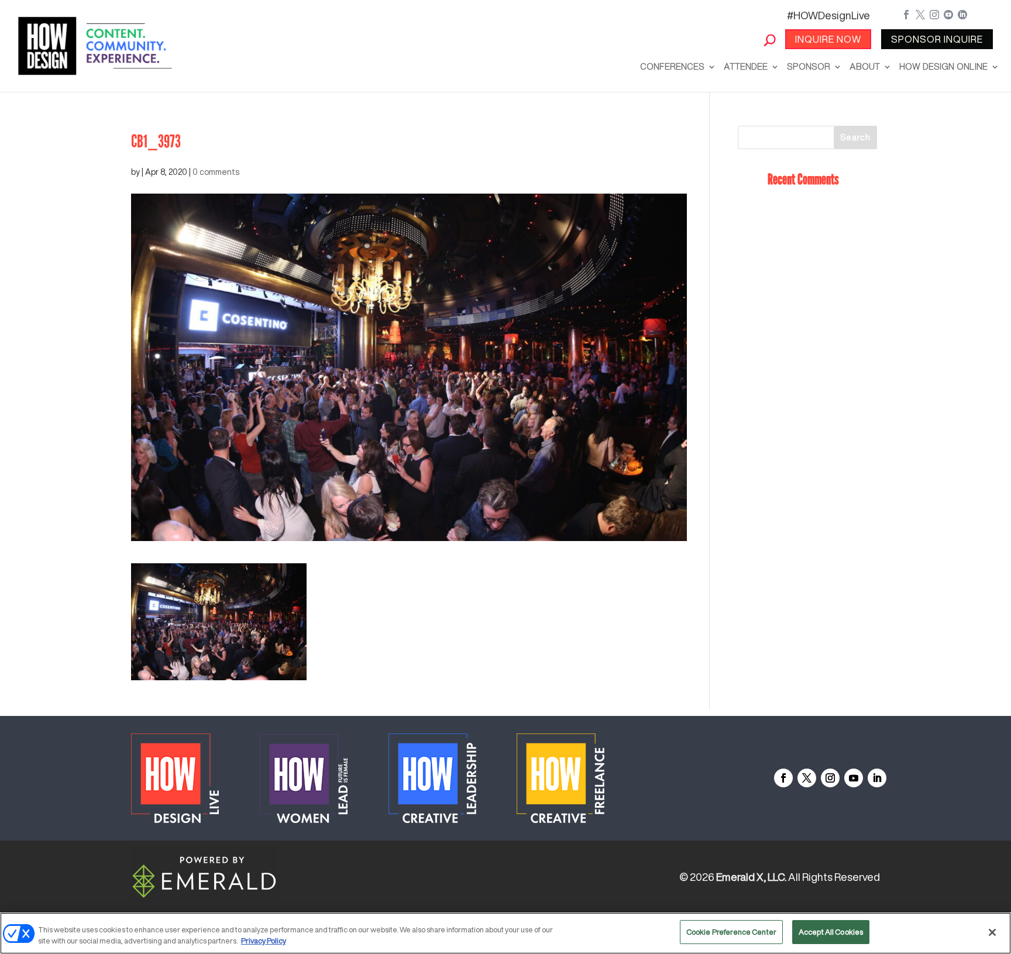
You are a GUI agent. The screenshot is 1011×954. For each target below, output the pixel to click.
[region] (505, 933)
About (865, 66)
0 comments (215, 172)
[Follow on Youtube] (853, 778)
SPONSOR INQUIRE (937, 39)
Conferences (672, 66)
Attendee (746, 66)
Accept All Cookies (831, 932)
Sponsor (808, 66)
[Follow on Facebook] (783, 778)
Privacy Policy (263, 941)
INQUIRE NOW (828, 39)
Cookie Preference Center (731, 932)
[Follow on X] (806, 778)
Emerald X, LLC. (751, 877)
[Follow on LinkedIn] (877, 778)
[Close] (992, 932)
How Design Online (943, 66)
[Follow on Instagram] (830, 778)
